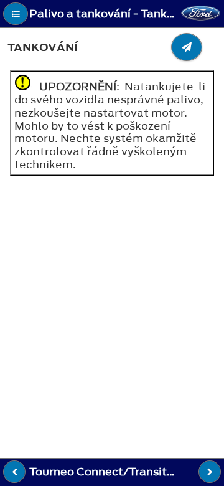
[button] (15, 13)
